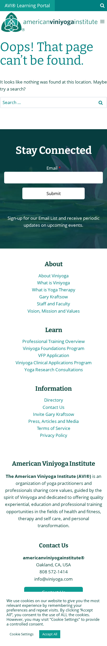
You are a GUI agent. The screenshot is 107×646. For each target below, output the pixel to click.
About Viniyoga (53, 276)
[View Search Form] (102, 5)
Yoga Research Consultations (53, 370)
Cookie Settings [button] (22, 634)
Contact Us (53, 407)
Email (53, 168)
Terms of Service (53, 428)
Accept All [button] (49, 634)
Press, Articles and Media (53, 421)
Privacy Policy (53, 435)
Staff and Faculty (53, 304)
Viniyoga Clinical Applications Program (54, 363)
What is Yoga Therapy (53, 290)
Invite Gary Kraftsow (53, 414)
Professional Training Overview (53, 341)
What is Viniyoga (53, 283)
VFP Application (53, 355)
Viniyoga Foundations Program (53, 348)
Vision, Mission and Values (54, 311)
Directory (53, 400)
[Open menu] (102, 22)
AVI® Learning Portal (27, 5)
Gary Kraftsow (53, 297)
